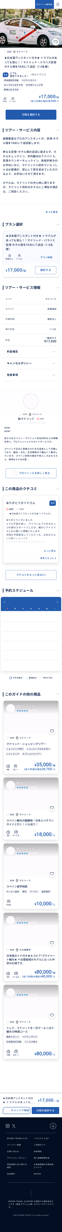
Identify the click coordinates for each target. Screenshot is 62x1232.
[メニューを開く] (58, 4)
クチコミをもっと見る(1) (31, 574)
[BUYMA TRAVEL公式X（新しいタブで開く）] (14, 1126)
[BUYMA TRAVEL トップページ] (19, 4)
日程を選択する (31, 114)
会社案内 (11, 1174)
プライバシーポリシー (17, 1158)
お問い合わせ (13, 1151)
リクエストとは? (41, 1138)
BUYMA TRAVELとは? (17, 1138)
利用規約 (38, 1151)
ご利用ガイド (40, 1145)
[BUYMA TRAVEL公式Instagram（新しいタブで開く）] (8, 1126)
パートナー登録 (14, 1145)
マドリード (51, 299)
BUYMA (37, 1174)
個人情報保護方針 (42, 1158)
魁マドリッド (25, 706)
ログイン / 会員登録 (44, 4)
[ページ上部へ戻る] (53, 1126)
